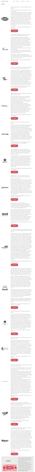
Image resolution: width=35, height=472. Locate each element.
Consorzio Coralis (4, 1)
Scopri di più (14, 30)
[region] (10, 467)
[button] (4, 467)
